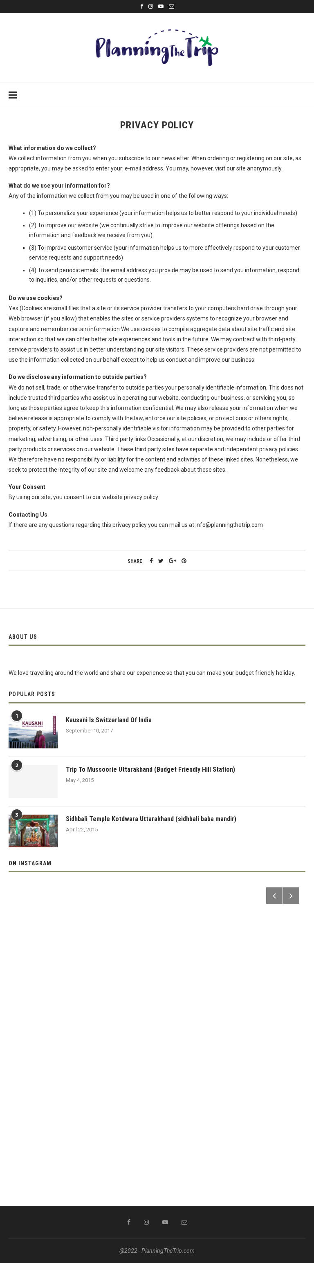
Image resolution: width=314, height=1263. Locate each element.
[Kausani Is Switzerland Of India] (33, 732)
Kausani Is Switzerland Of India (109, 720)
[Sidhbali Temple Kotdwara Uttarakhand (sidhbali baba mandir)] (33, 831)
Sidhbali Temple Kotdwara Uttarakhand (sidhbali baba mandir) (151, 819)
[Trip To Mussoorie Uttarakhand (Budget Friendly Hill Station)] (33, 781)
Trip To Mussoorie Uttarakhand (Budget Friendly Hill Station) (150, 769)
